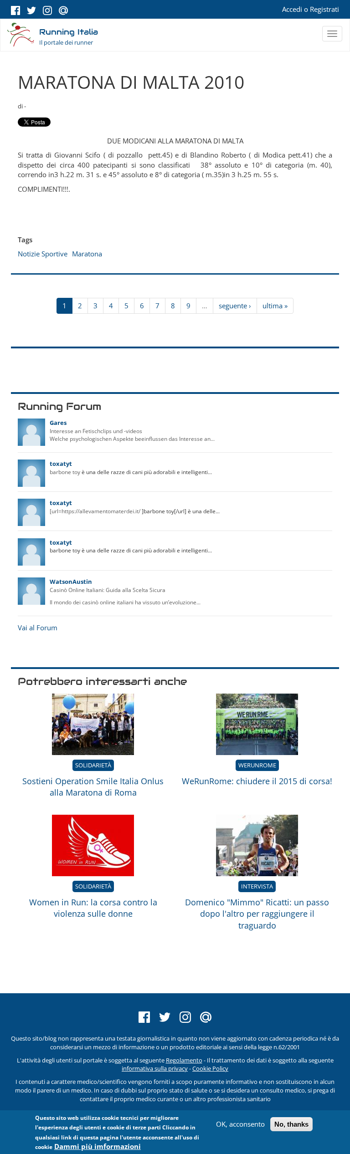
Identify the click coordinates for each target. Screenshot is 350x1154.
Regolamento (184, 1060)
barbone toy (65, 472)
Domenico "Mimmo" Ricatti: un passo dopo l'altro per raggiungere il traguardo (257, 914)
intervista (257, 886)
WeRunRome (257, 765)
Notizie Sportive (42, 253)
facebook (15, 10)
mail (63, 10)
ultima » (275, 305)
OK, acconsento (240, 1123)
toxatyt (61, 464)
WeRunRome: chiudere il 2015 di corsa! (257, 781)
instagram (47, 10)
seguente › (235, 305)
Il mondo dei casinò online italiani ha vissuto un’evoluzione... (125, 602)
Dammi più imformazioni (97, 1146)
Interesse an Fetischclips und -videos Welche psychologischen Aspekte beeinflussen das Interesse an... (132, 435)
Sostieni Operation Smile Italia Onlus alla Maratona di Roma (93, 787)
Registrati (324, 9)
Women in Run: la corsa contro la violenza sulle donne (93, 908)
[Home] (21, 35)
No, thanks (291, 1124)
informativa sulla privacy (155, 1068)
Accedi (292, 9)
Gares (58, 423)
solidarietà (93, 765)
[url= (56, 511)
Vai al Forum (37, 627)
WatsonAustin (71, 581)
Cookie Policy (210, 1068)
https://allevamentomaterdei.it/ (101, 511)
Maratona (87, 253)
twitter (31, 10)
